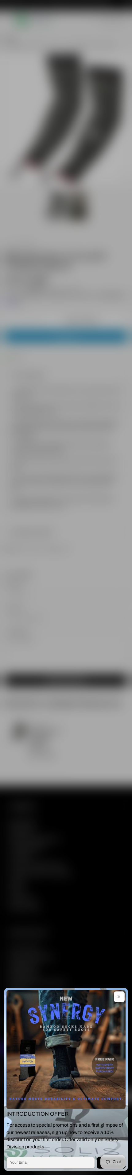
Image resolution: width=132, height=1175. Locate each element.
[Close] (119, 996)
